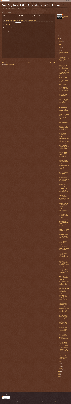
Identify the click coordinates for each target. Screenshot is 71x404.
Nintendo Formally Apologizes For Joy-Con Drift (63, 81)
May (59, 363)
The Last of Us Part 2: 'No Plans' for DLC (63, 227)
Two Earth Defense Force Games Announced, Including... (63, 361)
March (60, 366)
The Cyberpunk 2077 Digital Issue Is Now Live (63, 66)
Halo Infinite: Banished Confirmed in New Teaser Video (63, 335)
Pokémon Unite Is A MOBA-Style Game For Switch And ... (63, 350)
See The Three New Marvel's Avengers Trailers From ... (63, 316)
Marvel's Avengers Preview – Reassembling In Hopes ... (63, 328)
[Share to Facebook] (19, 22)
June (60, 50)
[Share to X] (18, 22)
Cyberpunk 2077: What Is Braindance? (63, 254)
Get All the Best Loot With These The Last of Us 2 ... (63, 175)
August (60, 47)
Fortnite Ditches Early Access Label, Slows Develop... (63, 97)
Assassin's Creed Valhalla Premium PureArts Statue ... (64, 237)
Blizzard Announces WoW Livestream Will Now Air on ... (64, 304)
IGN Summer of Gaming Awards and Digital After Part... (64, 199)
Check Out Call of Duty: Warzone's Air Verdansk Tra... (64, 68)
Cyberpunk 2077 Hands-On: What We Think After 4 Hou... (64, 251)
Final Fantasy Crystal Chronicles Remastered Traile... (63, 196)
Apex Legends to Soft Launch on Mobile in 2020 (63, 347)
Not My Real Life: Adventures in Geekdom (31, 5)
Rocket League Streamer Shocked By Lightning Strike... (63, 153)
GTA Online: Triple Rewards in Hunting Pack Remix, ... (63, 242)
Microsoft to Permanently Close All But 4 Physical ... (64, 217)
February (60, 368)
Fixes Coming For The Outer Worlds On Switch (63, 193)
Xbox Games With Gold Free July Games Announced (63, 244)
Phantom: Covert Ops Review (63, 186)
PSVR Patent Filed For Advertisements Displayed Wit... (63, 105)
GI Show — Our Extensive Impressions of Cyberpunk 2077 (63, 259)
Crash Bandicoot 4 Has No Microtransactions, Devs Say (64, 58)
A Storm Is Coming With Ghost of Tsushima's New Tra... (64, 139)
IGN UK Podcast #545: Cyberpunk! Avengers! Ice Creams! (63, 222)
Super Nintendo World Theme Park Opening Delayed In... (63, 136)
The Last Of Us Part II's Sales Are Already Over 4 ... (63, 219)
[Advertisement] (28, 59)
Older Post (52, 62)
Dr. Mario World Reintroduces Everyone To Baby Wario (63, 299)
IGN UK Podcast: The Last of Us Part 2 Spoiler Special (63, 338)
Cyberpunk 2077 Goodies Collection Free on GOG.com (64, 264)
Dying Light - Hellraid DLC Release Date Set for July (63, 215)
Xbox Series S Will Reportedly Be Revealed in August (63, 129)
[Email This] (16, 22)
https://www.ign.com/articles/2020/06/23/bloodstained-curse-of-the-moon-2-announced (21, 20)
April (60, 365)
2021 (59, 38)
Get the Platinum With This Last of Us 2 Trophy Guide (64, 180)
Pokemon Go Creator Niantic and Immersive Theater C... (63, 92)
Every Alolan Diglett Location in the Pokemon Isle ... (64, 112)
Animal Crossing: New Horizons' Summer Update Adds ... (64, 291)
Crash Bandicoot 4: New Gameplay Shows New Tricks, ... (63, 117)
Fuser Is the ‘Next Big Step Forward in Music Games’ (63, 95)
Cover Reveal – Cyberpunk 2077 (64, 82)
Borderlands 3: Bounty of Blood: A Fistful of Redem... (64, 279)
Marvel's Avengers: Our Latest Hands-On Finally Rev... (63, 274)
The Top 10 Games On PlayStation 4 (62, 313)
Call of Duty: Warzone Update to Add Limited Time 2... (64, 115)
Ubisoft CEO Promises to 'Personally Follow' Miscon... (64, 146)
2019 (59, 371)
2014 (59, 376)
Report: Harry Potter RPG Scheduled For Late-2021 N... (64, 134)
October (60, 44)
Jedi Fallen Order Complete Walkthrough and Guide (63, 178)
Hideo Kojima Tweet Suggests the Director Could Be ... (63, 156)
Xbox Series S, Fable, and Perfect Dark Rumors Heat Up (63, 52)
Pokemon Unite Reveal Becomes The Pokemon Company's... (63, 296)
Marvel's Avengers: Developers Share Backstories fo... (64, 306)
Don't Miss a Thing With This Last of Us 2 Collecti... (63, 185)
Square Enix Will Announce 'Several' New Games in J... (63, 212)
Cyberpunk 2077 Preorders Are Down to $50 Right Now (63, 270)
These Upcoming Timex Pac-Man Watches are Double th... (63, 63)
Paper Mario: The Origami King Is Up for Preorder (64, 55)
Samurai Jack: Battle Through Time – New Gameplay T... (63, 100)
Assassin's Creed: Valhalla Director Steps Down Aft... (63, 311)
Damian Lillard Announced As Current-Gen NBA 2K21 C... (63, 90)
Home (28, 62)
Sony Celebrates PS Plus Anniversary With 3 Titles (63, 148)
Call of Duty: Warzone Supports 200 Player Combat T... (64, 124)
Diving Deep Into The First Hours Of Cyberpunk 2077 (63, 262)
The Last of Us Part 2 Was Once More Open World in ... (64, 110)
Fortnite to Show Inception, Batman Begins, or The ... (63, 332)
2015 (59, 374)
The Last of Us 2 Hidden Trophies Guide (62, 356)
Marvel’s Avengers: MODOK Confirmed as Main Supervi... (64, 318)
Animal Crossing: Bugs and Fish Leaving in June (64, 166)
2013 (59, 377)
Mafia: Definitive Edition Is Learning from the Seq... (63, 340)
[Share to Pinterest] (20, 22)
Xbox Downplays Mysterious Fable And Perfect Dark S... (63, 158)
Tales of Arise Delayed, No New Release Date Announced (64, 281)
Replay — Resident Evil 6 (63, 210)
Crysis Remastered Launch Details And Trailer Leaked (63, 108)
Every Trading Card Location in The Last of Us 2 (64, 168)
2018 (59, 373)
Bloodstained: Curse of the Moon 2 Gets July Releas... (63, 161)
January (60, 369)
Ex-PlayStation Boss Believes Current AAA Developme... (63, 353)
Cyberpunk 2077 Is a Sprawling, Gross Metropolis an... (64, 249)
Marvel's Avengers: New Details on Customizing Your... (64, 309)
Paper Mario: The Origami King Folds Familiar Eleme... (64, 70)
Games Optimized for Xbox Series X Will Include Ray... (63, 277)
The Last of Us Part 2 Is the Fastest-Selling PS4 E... (63, 225)
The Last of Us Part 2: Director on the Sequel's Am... (64, 131)
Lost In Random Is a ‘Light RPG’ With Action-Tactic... (63, 284)
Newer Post (4, 62)
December (60, 41)
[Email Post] (14, 22)
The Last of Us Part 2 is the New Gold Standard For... (63, 201)
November (60, 42)
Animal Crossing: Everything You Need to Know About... (63, 182)
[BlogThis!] (17, 22)
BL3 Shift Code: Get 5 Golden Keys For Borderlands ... (63, 239)
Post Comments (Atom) (10, 64)
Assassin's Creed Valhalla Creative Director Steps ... (63, 301)
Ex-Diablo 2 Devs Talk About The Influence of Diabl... (63, 330)
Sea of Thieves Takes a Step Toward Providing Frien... (63, 204)
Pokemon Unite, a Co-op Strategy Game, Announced (63, 320)
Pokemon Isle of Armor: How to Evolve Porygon (64, 173)
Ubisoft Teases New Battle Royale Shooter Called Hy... (63, 127)
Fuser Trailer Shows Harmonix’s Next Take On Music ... (64, 102)
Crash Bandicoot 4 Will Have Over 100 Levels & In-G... (63, 163)
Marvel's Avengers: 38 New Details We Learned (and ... (63, 323)
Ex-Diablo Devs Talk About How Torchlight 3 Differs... (64, 272)
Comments (5, 398)
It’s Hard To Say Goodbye (63, 84)
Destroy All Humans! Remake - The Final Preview (64, 75)
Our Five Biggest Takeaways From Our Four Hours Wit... (63, 256)
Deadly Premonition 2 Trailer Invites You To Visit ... (63, 358)
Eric (64, 14)
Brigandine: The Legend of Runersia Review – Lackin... (63, 88)
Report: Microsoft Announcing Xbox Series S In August (63, 120)
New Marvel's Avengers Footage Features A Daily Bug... (64, 325)
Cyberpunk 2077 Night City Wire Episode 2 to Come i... (64, 246)
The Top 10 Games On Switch (63, 122)
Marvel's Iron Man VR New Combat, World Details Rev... (64, 191)
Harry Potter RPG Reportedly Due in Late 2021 (63, 143)
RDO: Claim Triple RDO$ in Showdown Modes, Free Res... (63, 78)
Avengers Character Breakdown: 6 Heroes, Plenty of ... (64, 73)
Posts (4, 396)
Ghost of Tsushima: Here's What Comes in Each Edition (64, 141)
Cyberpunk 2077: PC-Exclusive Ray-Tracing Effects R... (64, 230)
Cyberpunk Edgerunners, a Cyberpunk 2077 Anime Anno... (63, 267)
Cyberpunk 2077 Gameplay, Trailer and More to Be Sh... (63, 343)
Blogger (56, 401)
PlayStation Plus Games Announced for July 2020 (63, 150)
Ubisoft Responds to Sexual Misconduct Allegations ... (63, 235)
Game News (8, 24)
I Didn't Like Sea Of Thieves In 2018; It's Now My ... (64, 60)
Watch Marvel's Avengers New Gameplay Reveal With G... (63, 345)
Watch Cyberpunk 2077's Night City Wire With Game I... (64, 293)
